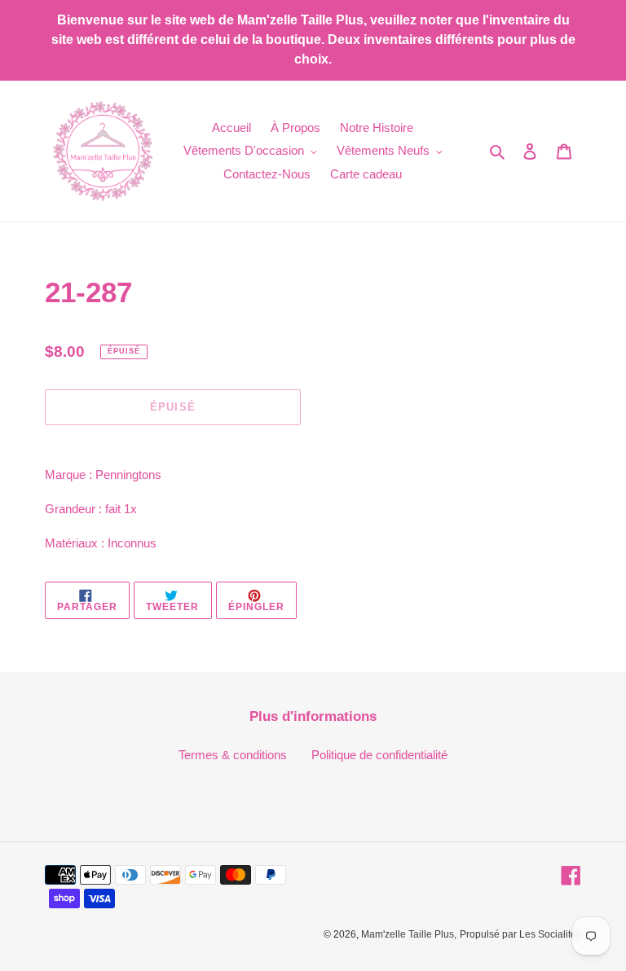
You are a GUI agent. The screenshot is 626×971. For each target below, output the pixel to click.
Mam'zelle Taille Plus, (408, 934)
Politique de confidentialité (379, 755)
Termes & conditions (233, 755)
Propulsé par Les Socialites (520, 934)
